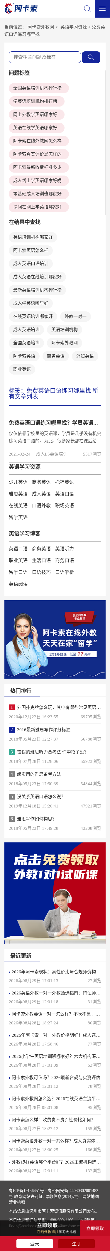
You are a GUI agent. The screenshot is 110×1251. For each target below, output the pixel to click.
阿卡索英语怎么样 (30, 250)
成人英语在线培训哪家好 (37, 276)
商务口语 (64, 560)
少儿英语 (18, 482)
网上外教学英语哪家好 (35, 114)
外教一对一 (76, 316)
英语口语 (64, 493)
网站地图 (90, 1196)
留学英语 (18, 517)
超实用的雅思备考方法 (39, 774)
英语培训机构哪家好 (33, 237)
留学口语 (18, 572)
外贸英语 (85, 356)
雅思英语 (18, 493)
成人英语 (41, 493)
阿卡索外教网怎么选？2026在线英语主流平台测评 (60, 1098)
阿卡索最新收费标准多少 (37, 167)
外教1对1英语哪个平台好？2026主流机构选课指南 (60, 1162)
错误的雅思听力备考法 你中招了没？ (53, 752)
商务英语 (56, 356)
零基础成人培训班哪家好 (37, 193)
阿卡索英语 (24, 356)
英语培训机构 (64, 329)
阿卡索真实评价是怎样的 (37, 154)
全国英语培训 (26, 342)
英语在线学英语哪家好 (35, 127)
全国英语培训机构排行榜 (37, 88)
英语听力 (64, 548)
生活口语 (41, 560)
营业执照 (17, 1202)
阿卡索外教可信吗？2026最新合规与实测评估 (56, 1077)
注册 (76, 1244)
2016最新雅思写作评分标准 (43, 729)
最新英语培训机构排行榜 (37, 290)
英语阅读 (18, 583)
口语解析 (64, 572)
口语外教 (41, 505)
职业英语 (22, 369)
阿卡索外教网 (41, 27)
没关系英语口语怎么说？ (41, 796)
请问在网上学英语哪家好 (37, 207)
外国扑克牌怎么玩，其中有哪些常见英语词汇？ (63, 707)
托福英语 (64, 482)
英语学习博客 (24, 534)
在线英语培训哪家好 (33, 316)
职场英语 (64, 505)
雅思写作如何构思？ (37, 819)
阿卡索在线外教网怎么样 (37, 141)
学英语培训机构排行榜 (35, 101)
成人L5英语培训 (51, 454)
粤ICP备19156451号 (26, 1190)
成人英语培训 (26, 329)
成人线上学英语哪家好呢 (37, 180)
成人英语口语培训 (30, 263)
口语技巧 (41, 572)
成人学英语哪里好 (30, 303)
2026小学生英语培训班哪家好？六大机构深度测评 (60, 1056)
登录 (34, 1244)
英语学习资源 (73, 27)
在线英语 (18, 505)
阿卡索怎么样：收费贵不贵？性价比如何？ (53, 1119)
